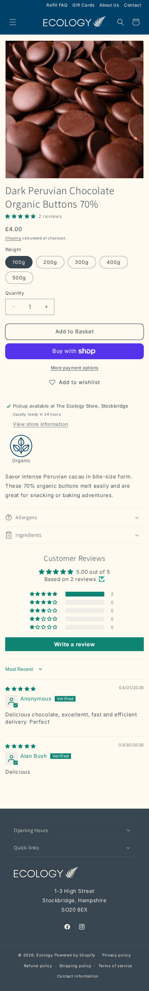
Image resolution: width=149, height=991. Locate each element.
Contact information (78, 976)
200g (50, 262)
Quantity (14, 293)
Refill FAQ (56, 5)
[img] (20, 688)
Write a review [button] (74, 644)
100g (18, 262)
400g (114, 262)
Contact (132, 5)
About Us (109, 5)
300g (82, 262)
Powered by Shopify (75, 955)
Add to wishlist (79, 382)
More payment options (74, 367)
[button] (12, 22)
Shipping (13, 238)
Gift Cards (83, 5)
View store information (40, 424)
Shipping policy (75, 965)
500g (19, 277)
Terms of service (115, 965)
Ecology (44, 955)
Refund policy (38, 965)
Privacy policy (116, 955)
